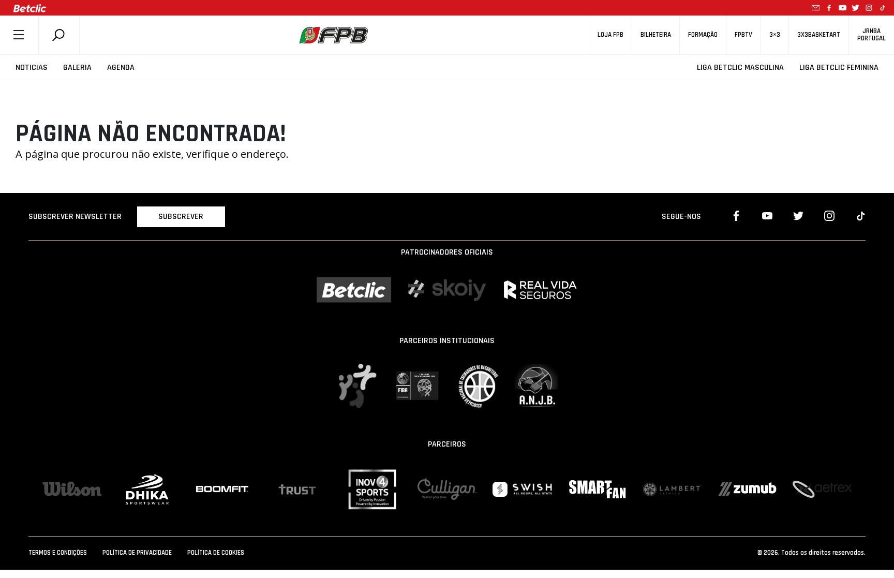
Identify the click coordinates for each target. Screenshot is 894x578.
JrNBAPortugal (871, 34)
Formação (703, 35)
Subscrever (180, 216)
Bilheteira (655, 35)
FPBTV (743, 35)
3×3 (774, 35)
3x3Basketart (818, 35)
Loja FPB (610, 35)
